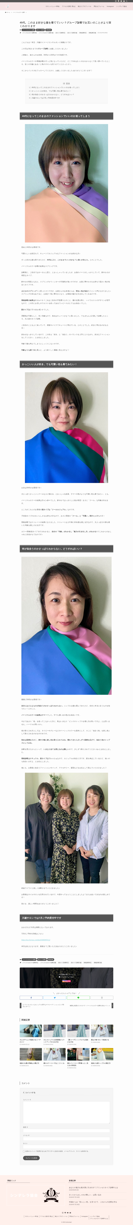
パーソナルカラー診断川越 (46, 32)
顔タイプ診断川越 (72, 32)
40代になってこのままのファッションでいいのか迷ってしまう (56, 87)
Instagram (84, 1216)
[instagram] (116, 1)
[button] (31, 998)
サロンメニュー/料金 (31, 1216)
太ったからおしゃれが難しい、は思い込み (85, 1196)
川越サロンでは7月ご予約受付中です (46, 98)
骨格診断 (48, 29)
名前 (25, 1127)
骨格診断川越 (92, 32)
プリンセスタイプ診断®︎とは (99, 1218)
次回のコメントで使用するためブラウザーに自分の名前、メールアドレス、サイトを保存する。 (57, 1151)
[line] (118, 1)
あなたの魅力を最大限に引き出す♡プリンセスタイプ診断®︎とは (93, 1189)
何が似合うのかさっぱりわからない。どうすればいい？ (53, 94)
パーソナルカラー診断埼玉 (30, 32)
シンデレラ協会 (95, 1216)
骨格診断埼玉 (82, 32)
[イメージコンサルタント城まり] (7, 6)
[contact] (124, 1)
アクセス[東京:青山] (46, 1216)
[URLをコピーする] (102, 998)
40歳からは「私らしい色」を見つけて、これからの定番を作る (93, 1203)
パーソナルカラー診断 (28, 29)
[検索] (126, 1)
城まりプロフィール (61, 1216)
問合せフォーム (74, 1216)
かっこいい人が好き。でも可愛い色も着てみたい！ (51, 91)
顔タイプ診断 (40, 29)
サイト (25, 1143)
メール (26, 1135)
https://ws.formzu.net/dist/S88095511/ (35, 940)
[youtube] (121, 1)
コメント (27, 1099)
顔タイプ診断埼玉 (60, 32)
